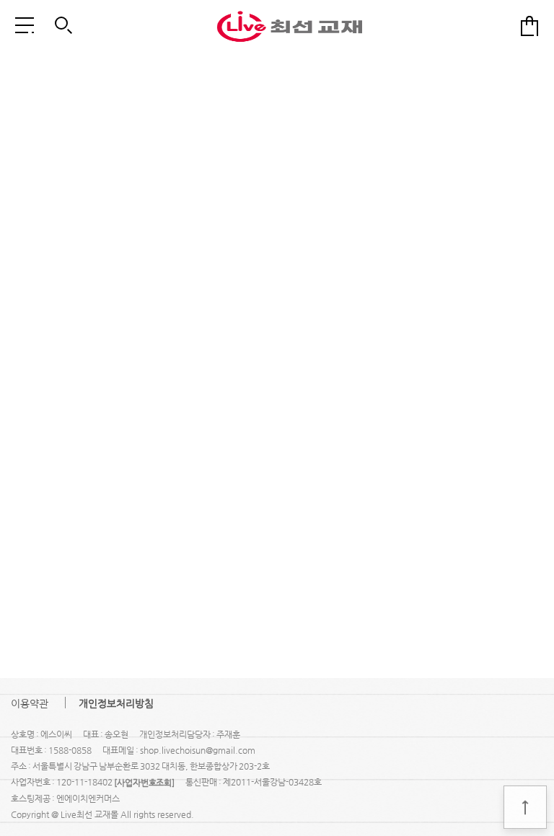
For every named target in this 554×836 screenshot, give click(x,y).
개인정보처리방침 (116, 703)
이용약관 (29, 703)
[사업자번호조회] (144, 783)
